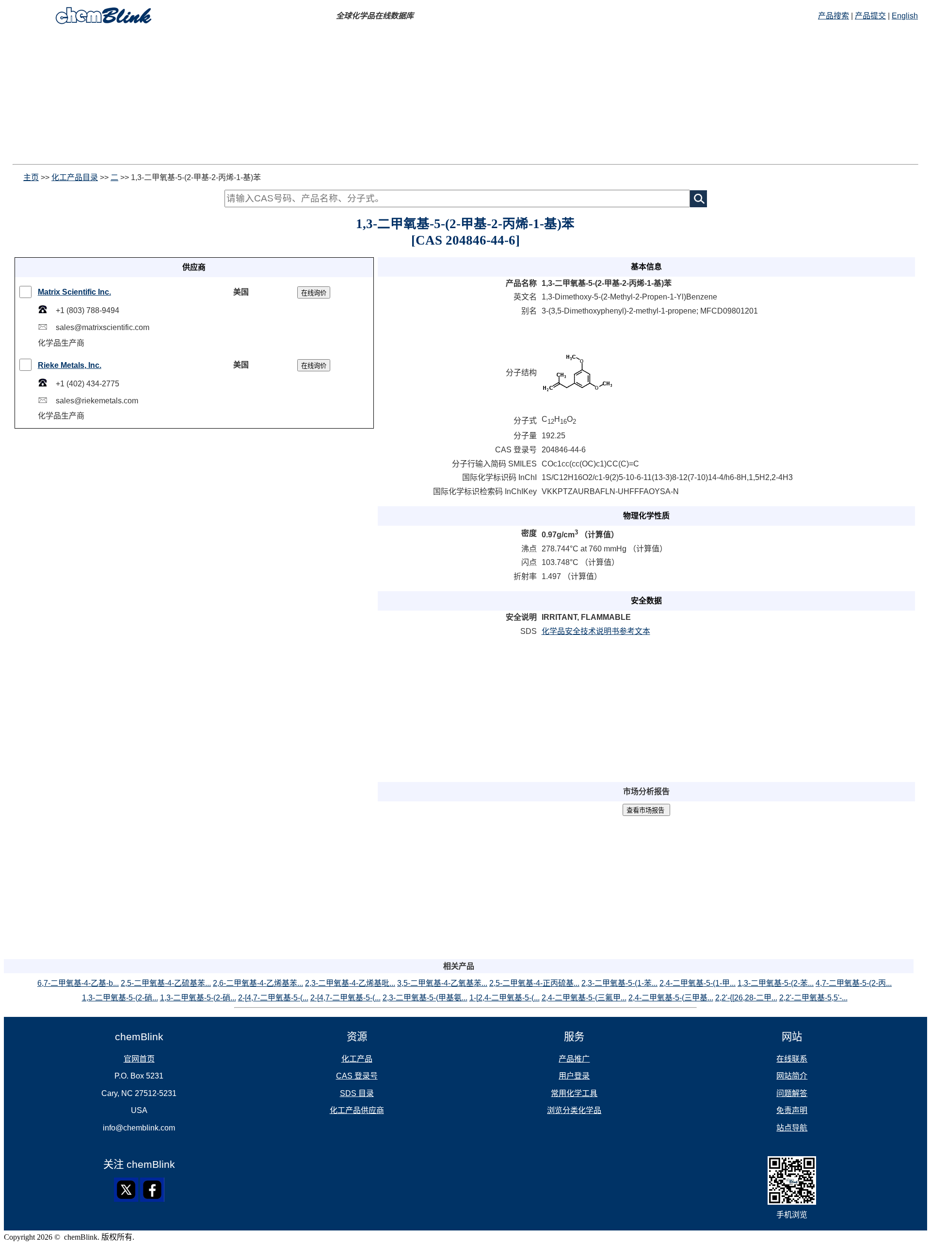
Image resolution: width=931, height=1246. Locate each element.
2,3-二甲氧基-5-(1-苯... (619, 983)
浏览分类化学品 (574, 1110)
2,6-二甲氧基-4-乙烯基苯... (258, 983)
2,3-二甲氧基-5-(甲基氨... (425, 998)
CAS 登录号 (357, 1076)
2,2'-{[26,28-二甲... (746, 998)
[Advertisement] (295, 96)
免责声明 (791, 1110)
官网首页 (139, 1059)
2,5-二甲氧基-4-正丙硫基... (534, 983)
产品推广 (574, 1059)
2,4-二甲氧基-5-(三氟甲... (584, 998)
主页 (31, 177)
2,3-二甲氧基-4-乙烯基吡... (350, 983)
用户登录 (574, 1076)
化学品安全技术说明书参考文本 (596, 631)
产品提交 (870, 16)
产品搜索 (833, 16)
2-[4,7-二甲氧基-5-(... (273, 998)
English (905, 16)
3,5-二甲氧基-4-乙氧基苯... (442, 983)
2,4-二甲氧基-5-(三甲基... (670, 998)
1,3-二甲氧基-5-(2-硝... (120, 998)
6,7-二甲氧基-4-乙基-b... (78, 983)
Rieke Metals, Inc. (69, 365)
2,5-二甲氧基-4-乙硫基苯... (166, 983)
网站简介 (791, 1076)
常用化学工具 (574, 1093)
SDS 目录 (357, 1093)
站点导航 (791, 1128)
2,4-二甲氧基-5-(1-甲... (697, 983)
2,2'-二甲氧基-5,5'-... (813, 998)
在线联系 (791, 1059)
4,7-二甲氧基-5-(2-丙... (854, 983)
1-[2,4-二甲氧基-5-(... (504, 998)
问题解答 (791, 1093)
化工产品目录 (74, 177)
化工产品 (356, 1059)
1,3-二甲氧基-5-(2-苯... (776, 983)
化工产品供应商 (357, 1110)
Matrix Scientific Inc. (74, 292)
